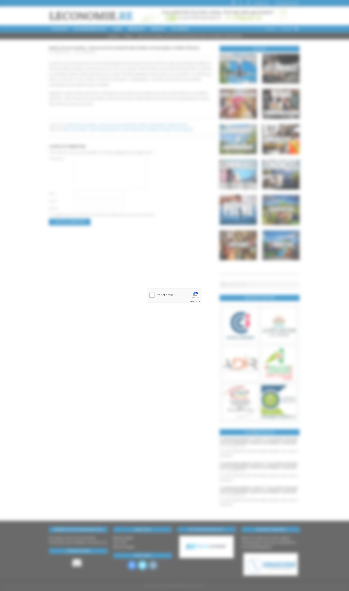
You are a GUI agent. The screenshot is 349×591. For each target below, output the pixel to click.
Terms (198, 301)
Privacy (192, 301)
